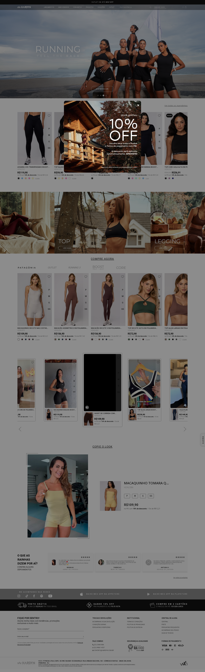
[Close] (138, 105)
